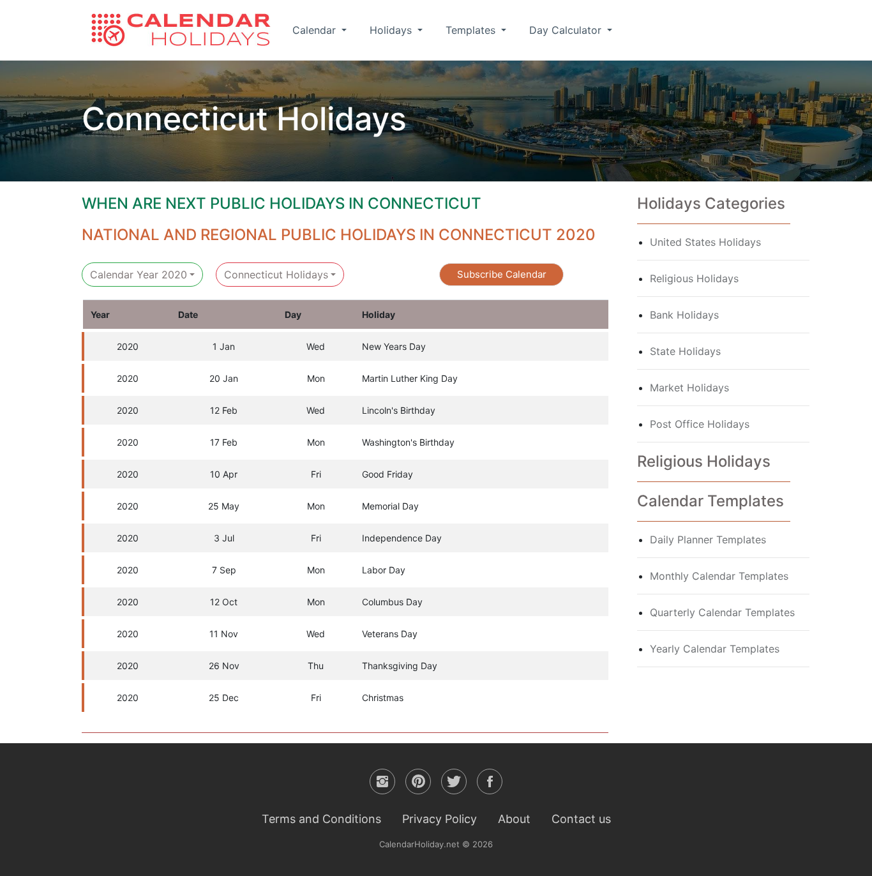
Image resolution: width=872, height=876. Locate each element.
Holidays (392, 30)
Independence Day (402, 537)
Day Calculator (567, 30)
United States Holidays (705, 242)
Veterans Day (389, 633)
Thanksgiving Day (399, 665)
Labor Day (383, 569)
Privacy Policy (439, 819)
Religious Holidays (694, 278)
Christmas (382, 697)
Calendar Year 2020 (138, 274)
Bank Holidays (684, 314)
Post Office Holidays (699, 424)
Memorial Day (390, 506)
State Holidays (685, 351)
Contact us (581, 819)
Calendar (315, 30)
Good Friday (387, 474)
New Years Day (394, 346)
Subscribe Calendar (501, 274)
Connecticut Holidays (276, 274)
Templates (472, 30)
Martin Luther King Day (410, 378)
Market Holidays (689, 387)
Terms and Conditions (321, 819)
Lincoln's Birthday (398, 410)
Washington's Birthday (408, 442)
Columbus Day (392, 601)
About (514, 819)
